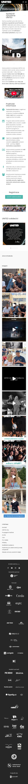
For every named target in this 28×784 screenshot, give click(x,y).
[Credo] (20, 596)
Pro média (5, 540)
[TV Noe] (22, 718)
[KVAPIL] (14, 641)
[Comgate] (8, 653)
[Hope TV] (14, 718)
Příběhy (4, 542)
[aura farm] (14, 403)
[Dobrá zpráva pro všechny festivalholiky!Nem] (14, 379)
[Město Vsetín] (10, 588)
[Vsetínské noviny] (6, 727)
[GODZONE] (8, 747)
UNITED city (5, 530)
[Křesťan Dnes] (19, 687)
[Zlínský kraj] (9, 596)
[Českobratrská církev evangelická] (14, 662)
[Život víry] (14, 727)
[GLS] (19, 747)
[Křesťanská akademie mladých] (9, 681)
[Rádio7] (14, 707)
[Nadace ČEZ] (8, 604)
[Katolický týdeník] (8, 687)
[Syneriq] (20, 653)
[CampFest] (18, 681)
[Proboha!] (8, 673)
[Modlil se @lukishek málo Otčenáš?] (14, 354)
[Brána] (19, 673)
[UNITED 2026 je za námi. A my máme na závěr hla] (14, 452)
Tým (3, 537)
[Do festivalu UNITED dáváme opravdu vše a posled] (14, 477)
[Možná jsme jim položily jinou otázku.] (14, 501)
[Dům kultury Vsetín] (18, 588)
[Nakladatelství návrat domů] (14, 766)
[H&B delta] (21, 623)
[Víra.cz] (6, 718)
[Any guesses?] (14, 329)
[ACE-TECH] (10, 623)
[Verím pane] (14, 757)
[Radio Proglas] (21, 695)
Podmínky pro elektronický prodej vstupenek (12, 548)
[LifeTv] (8, 736)
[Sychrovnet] (14, 777)
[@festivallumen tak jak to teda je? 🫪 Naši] (14, 305)
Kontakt (4, 527)
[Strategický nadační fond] (14, 576)
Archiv (4, 535)
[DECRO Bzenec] (17, 612)
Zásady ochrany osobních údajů (11, 552)
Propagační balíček (8, 532)
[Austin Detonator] (14, 647)
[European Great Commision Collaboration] (18, 604)
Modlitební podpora (8, 545)
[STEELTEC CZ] (14, 634)
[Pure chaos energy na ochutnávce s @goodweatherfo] (14, 280)
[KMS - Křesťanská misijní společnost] (19, 736)
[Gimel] (22, 727)
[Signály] (11, 695)
